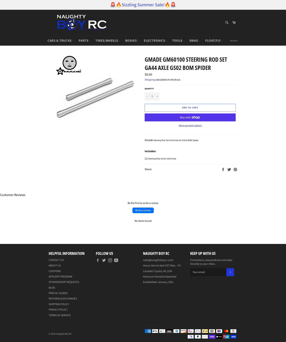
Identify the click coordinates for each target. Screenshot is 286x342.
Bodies (131, 40)
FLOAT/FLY (213, 40)
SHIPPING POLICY (59, 304)
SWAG (194, 40)
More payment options (190, 125)
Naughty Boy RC (64, 333)
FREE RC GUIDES (58, 293)
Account (233, 40)
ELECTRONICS (155, 40)
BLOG (52, 288)
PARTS (84, 40)
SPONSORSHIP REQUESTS (64, 282)
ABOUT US (55, 266)
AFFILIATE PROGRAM (60, 277)
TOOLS (177, 40)
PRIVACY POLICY (58, 310)
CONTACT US (56, 260)
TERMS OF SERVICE (60, 315)
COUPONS (55, 271)
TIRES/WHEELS (107, 40)
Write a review (143, 210)
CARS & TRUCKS (60, 40)
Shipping (150, 80)
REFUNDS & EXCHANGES (63, 299)
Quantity (149, 88)
